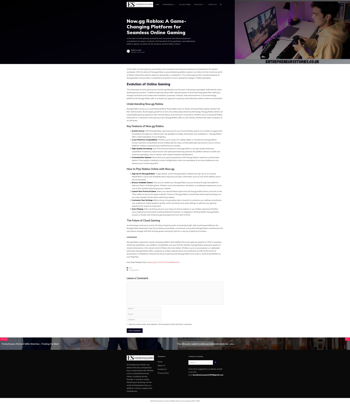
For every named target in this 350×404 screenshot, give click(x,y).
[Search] (215, 362)
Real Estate (198, 4)
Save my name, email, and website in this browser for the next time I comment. (160, 324)
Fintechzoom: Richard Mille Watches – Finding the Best (30, 344)
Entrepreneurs (168, 4)
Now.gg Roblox (134, 270)
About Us (161, 365)
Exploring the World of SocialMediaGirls (163, 262)
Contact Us (212, 4)
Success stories (185, 4)
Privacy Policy (163, 373)
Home (157, 4)
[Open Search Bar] (220, 4)
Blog (130, 268)
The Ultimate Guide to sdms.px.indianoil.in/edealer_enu (205, 344)
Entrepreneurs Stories (137, 365)
